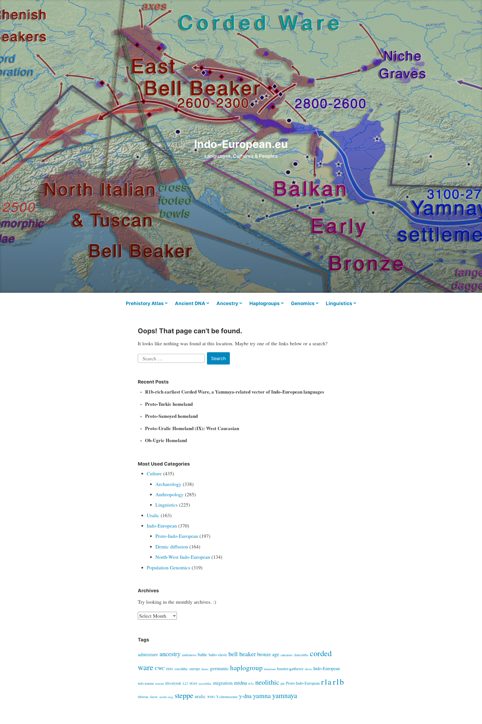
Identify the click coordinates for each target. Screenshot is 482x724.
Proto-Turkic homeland (169, 404)
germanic (219, 668)
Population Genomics (168, 567)
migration (223, 682)
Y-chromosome (227, 696)
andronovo (189, 655)
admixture (148, 654)
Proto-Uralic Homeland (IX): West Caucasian (192, 428)
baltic (202, 654)
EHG (169, 669)
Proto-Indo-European (176, 536)
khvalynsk (173, 683)
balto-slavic (218, 654)
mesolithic (205, 683)
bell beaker (242, 653)
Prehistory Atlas (145, 303)
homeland (270, 669)
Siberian (143, 697)
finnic (205, 669)
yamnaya (284, 695)
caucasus (286, 655)
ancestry (170, 653)
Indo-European (162, 525)
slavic (154, 696)
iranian (159, 683)
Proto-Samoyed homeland (171, 416)
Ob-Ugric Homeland (166, 440)
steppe (184, 695)
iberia (308, 669)
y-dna (245, 696)
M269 (193, 683)
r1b (338, 681)
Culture (154, 473)
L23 (185, 683)
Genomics (303, 303)
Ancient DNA (190, 303)
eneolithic (181, 669)
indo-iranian (146, 683)
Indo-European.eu (241, 144)
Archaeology (168, 484)
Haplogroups (264, 303)
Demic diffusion (171, 546)
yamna (262, 695)
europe (194, 668)
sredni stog (166, 697)
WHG (211, 697)
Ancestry (227, 303)
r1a (326, 681)
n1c (251, 683)
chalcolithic (301, 655)
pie (283, 683)
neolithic (267, 682)
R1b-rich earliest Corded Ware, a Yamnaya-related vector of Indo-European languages (234, 391)
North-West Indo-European (182, 556)
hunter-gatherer (290, 668)
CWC (160, 668)
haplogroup (246, 667)
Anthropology (169, 494)
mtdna (240, 682)
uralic (200, 696)
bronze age (268, 654)
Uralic (153, 515)
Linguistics (339, 303)
